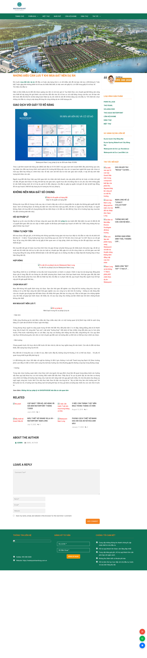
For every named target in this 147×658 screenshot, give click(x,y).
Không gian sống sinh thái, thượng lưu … (123, 238)
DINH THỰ (84, 16)
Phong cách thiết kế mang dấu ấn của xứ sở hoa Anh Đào (84, 421)
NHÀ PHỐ (57, 16)
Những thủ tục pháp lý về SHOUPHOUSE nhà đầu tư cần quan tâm (44, 390)
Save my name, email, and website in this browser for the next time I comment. (44, 516)
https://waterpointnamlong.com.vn (35, 560)
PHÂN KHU (32, 16)
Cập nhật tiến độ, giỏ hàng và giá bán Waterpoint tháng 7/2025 (40, 406)
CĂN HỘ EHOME (71, 16)
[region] (73, 36)
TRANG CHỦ (19, 16)
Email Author (32, 443)
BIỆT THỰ (46, 16)
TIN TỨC (95, 16)
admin (19, 443)
